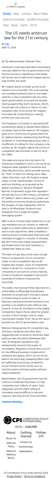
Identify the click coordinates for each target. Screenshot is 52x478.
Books (14, 25)
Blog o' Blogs (41, 13)
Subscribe (31, 426)
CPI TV (33, 25)
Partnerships (26, 446)
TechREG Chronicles (38, 19)
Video (6, 25)
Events (24, 25)
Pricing (7, 13)
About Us (11, 438)
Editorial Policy (11, 444)
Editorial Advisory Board (11, 454)
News (16, 13)
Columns (26, 13)
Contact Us (26, 442)
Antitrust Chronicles (14, 19)
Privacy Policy (14, 476)
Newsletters (26, 451)
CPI (7, 44)
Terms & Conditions (34, 476)
